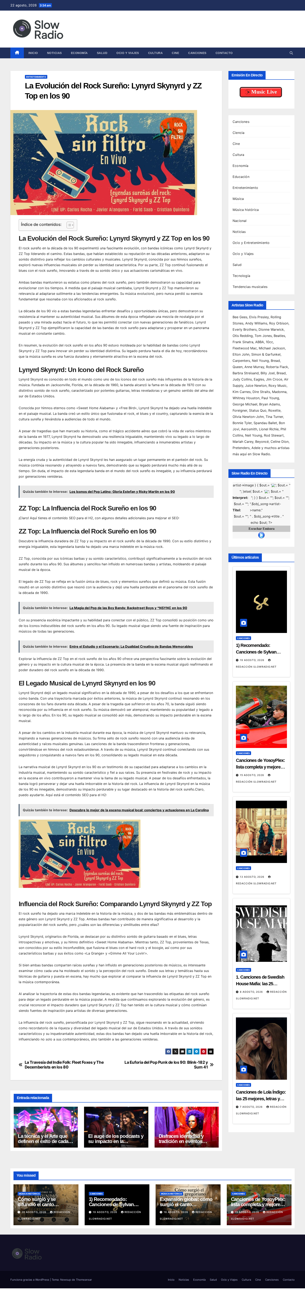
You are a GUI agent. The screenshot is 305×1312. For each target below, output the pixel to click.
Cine (175, 53)
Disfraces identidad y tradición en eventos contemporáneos (181, 1141)
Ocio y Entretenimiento (251, 243)
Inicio (33, 53)
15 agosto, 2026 (252, 775)
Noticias (54, 53)
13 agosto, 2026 (252, 876)
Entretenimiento (36, 77)
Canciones (197, 53)
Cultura (155, 53)
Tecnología (241, 276)
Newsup (65, 1279)
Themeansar (84, 1279)
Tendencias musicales (250, 287)
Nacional (240, 221)
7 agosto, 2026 (252, 1106)
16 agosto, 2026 (176, 1212)
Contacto (224, 53)
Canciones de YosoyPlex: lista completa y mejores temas (260, 767)
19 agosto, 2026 (252, 660)
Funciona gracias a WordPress (30, 1279)
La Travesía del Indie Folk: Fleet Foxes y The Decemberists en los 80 (64, 1065)
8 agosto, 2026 (252, 991)
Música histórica (246, 210)
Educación (241, 177)
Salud (102, 53)
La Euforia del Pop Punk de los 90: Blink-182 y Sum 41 (166, 1065)
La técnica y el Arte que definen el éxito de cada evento (43, 1141)
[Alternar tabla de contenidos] (68, 225)
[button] (291, 53)
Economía (79, 53)
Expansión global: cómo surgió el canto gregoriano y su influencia (188, 1204)
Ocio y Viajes (127, 53)
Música (238, 199)
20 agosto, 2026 (34, 1212)
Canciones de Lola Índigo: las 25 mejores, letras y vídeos (261, 1098)
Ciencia (238, 133)
